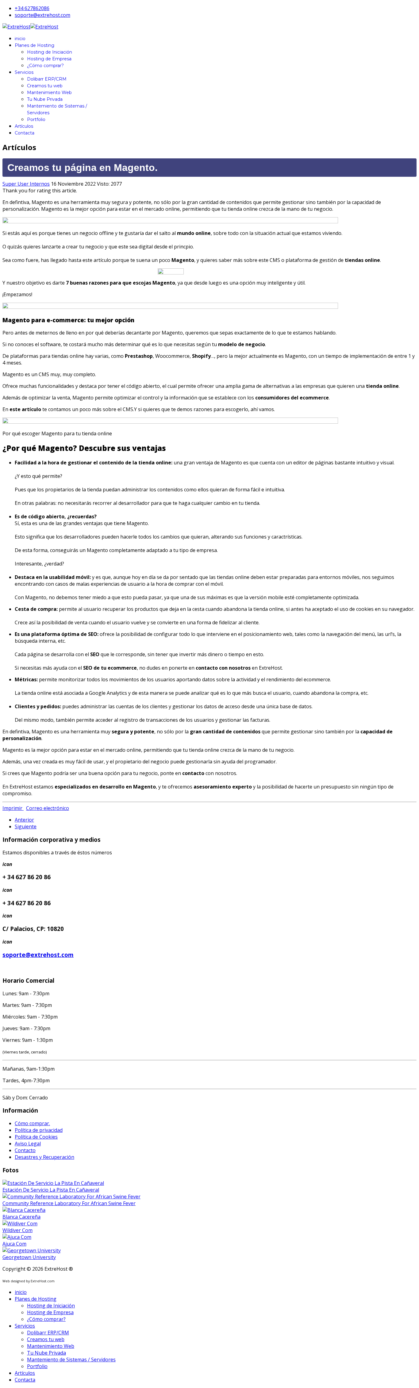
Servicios (24, 72)
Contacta (24, 133)
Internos (40, 183)
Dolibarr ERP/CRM (47, 79)
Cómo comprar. (32, 1123)
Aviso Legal (28, 1143)
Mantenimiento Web (49, 92)
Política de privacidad (39, 1130)
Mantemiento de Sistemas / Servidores (71, 1359)
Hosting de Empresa (49, 59)
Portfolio (36, 119)
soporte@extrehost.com (42, 15)
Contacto (25, 1150)
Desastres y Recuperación (44, 1157)
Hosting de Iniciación (49, 52)
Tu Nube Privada (45, 99)
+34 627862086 (32, 8)
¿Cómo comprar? (45, 65)
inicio (20, 38)
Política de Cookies (36, 1136)
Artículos (24, 126)
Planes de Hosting (34, 45)
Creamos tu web (45, 86)
